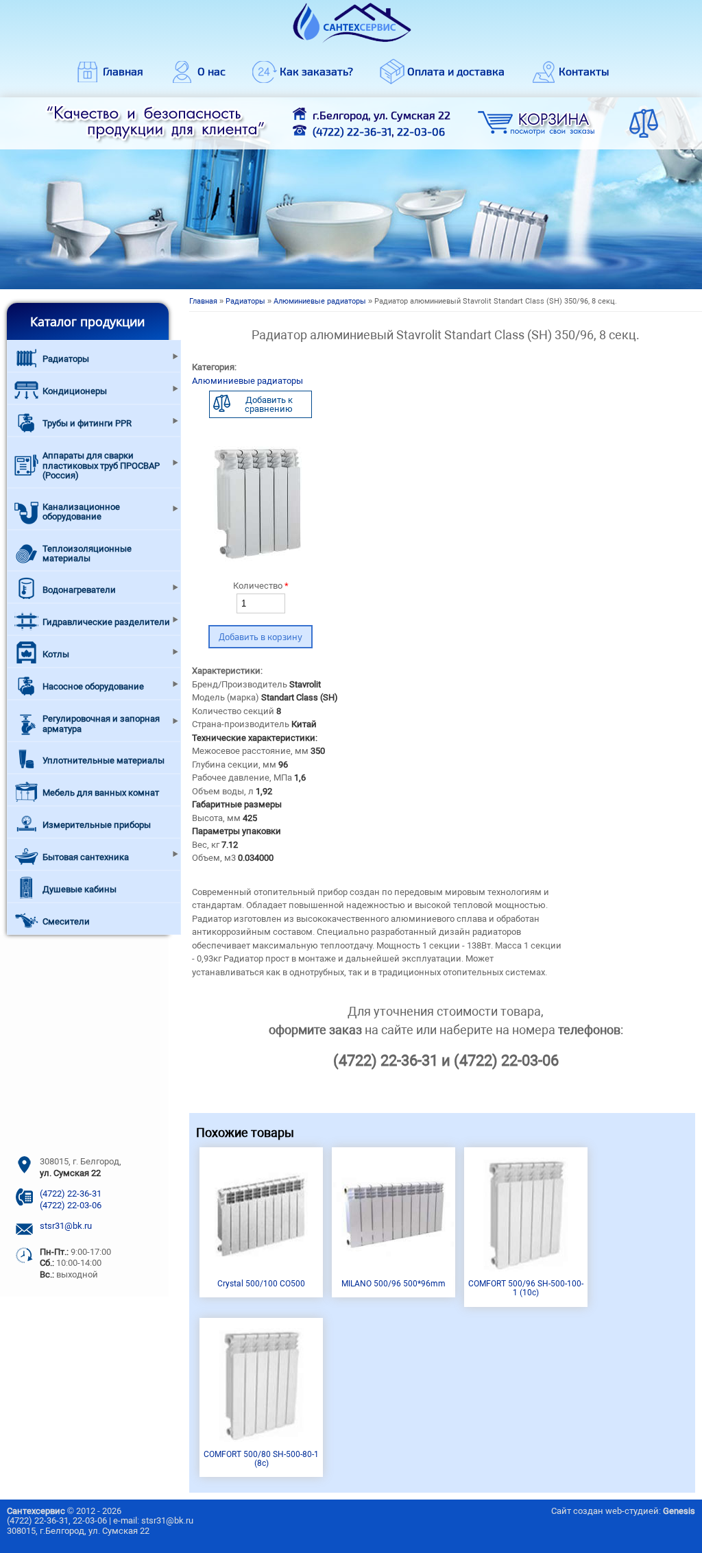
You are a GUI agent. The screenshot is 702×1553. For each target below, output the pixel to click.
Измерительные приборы (97, 825)
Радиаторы (245, 301)
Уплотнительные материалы (104, 760)
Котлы (56, 654)
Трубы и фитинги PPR (87, 423)
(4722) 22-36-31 (352, 131)
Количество (261, 585)
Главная (123, 70)
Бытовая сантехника (86, 857)
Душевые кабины (80, 889)
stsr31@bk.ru (66, 1226)
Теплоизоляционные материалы (87, 553)
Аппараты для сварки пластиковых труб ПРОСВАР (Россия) (101, 465)
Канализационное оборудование (81, 512)
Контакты (584, 70)
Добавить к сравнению (269, 404)
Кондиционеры (75, 391)
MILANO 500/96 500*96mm (393, 1283)
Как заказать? (316, 70)
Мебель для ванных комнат (101, 792)
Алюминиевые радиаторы (320, 301)
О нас (211, 70)
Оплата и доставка (456, 70)
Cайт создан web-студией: (623, 1511)
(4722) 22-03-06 (70, 1205)
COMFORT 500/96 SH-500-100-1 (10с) (525, 1288)
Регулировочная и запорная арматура (101, 723)
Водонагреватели (79, 590)
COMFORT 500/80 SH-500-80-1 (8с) (261, 1459)
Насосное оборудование (93, 686)
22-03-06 (421, 131)
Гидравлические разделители (106, 622)
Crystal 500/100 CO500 (261, 1283)
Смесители (66, 921)
